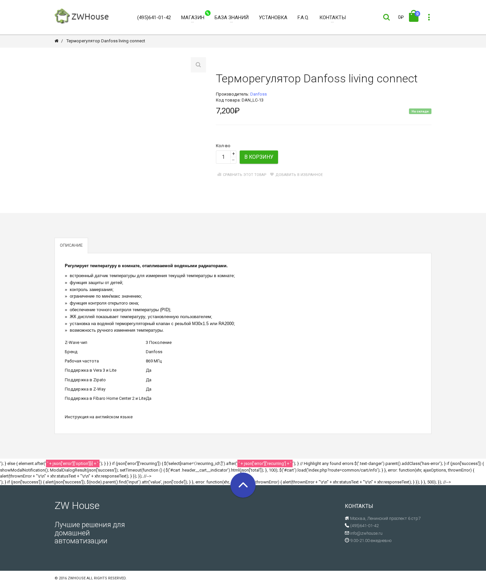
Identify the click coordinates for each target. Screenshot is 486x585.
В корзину (258, 157)
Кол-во (223, 145)
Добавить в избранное (299, 175)
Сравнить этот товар (244, 175)
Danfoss (258, 94)
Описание (71, 245)
